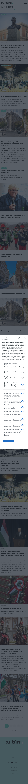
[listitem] (14, 364)
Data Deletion (6, 446)
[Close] (25, 338)
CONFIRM (8, 440)
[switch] (22, 367)
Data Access (14, 446)
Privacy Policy (22, 446)
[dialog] (14, 392)
